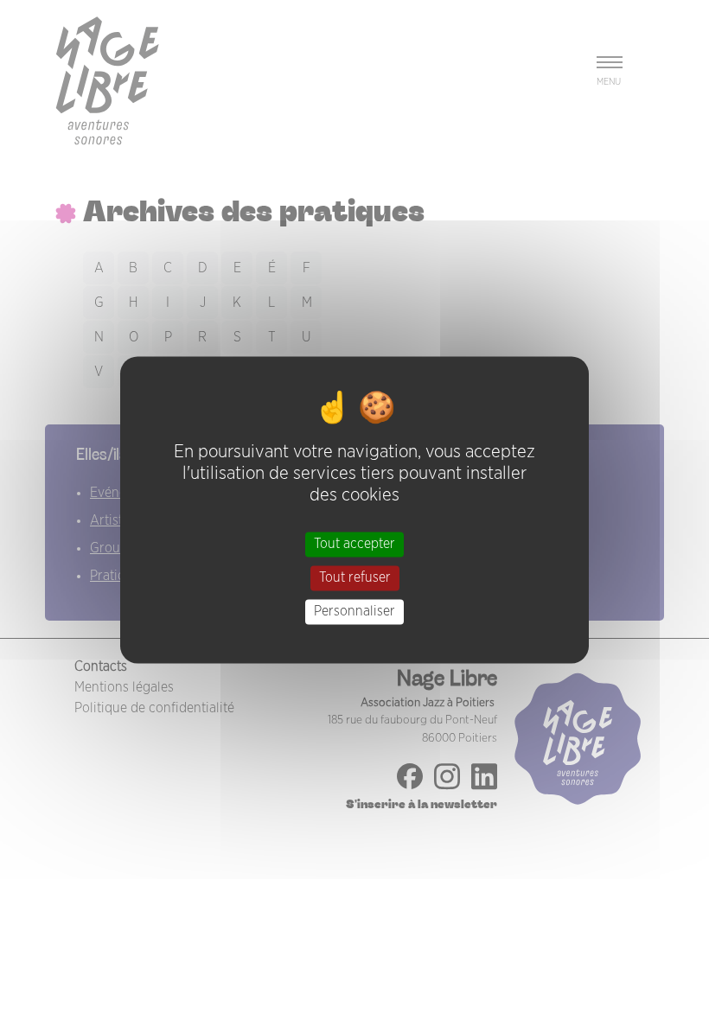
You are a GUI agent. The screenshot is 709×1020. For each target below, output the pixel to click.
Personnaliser (354, 611)
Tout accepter (354, 544)
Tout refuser (355, 577)
